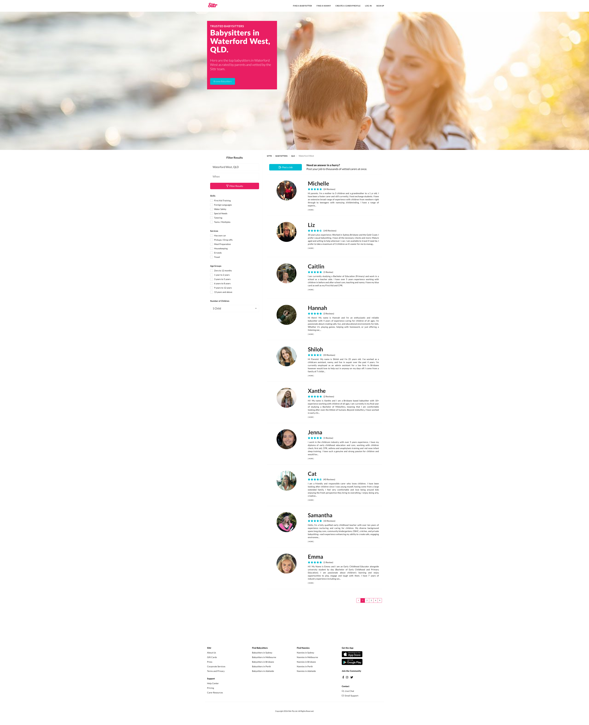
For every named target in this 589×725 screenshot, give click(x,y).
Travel (217, 257)
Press (209, 662)
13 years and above (223, 292)
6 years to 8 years (222, 283)
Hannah (317, 307)
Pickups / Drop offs (223, 239)
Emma (315, 556)
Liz (311, 224)
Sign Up (380, 6)
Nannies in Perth (305, 666)
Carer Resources (215, 692)
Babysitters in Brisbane (263, 662)
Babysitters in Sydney (262, 652)
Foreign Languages (223, 204)
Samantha (320, 515)
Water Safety (220, 209)
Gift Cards (212, 657)
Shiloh (315, 349)
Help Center (213, 683)
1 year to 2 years (222, 275)
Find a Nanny (324, 6)
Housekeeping (221, 248)
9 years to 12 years (223, 287)
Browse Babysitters (223, 81)
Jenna (315, 432)
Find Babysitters (260, 648)
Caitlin (316, 266)
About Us (211, 652)
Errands (218, 252)
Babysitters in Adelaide (263, 671)
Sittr (269, 156)
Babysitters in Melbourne (264, 657)
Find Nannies (303, 648)
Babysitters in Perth (261, 666)
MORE (311, 210)
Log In (368, 6)
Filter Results (236, 186)
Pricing (210, 688)
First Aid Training (222, 200)
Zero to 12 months (223, 270)
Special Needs (220, 213)
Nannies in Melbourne (307, 657)
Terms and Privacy (216, 671)
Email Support (351, 695)
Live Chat (349, 691)
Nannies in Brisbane (306, 662)
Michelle (318, 183)
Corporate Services (216, 666)
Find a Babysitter (302, 6)
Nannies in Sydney (305, 652)
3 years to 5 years (222, 279)
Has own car (220, 235)
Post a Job (287, 167)
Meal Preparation (222, 244)
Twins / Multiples (222, 222)
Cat (312, 473)
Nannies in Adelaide (306, 671)
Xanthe (317, 390)
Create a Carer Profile (347, 6)
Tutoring (218, 217)
